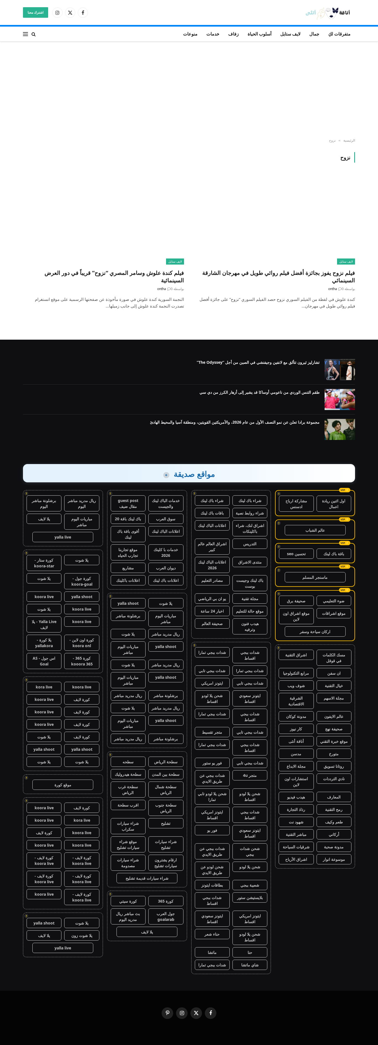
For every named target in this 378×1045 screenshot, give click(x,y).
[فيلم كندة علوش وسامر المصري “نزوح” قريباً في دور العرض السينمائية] (103, 219)
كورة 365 (166, 901)
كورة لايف (82, 699)
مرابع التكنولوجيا (296, 673)
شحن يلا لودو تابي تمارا (212, 796)
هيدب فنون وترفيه (250, 626)
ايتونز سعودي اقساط (250, 698)
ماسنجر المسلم (315, 577)
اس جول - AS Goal (44, 661)
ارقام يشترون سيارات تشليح (165, 862)
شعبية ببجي (249, 885)
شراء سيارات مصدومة (128, 862)
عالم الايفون (333, 716)
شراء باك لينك (250, 500)
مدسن (296, 753)
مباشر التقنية (296, 834)
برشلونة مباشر (128, 615)
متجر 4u (250, 775)
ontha (332, 288)
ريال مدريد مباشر (166, 634)
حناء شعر (212, 934)
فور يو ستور (212, 762)
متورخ (334, 753)
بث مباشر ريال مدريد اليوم (128, 916)
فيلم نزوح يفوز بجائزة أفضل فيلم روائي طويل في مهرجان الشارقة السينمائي (278, 276)
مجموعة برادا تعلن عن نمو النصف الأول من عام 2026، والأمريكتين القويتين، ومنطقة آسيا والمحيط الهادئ (235, 422)
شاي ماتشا (250, 964)
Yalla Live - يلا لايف (44, 624)
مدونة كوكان (296, 716)
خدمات (212, 34)
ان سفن (334, 673)
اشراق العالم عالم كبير (212, 546)
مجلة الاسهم (334, 698)
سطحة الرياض (166, 761)
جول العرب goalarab (166, 916)
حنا (250, 952)
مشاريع (128, 567)
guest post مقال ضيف (128, 503)
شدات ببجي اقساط (250, 655)
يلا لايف (147, 931)
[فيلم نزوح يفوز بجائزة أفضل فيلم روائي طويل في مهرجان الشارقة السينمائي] (274, 219)
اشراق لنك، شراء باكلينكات (250, 528)
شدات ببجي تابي (212, 670)
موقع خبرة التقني (334, 741)
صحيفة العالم (212, 623)
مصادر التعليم (212, 580)
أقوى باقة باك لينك (128, 534)
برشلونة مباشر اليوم (44, 503)
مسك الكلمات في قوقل (334, 657)
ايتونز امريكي (212, 683)
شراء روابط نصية (250, 513)
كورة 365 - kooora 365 (82, 661)
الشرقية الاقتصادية (296, 700)
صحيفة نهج (334, 728)
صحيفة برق (296, 600)
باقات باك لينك (212, 513)
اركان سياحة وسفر (315, 631)
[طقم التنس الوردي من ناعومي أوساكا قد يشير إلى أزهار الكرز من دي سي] (340, 399)
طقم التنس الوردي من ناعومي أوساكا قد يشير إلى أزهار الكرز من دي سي (260, 392)
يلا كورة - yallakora (44, 642)
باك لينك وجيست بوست (249, 583)
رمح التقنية (334, 809)
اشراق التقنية (296, 654)
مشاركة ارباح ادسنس (296, 503)
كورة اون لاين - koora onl (81, 642)
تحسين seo (296, 553)
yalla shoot (128, 603)
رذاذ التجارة (296, 809)
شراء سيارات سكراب (128, 826)
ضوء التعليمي (334, 600)
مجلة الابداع (296, 766)
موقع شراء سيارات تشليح (128, 844)
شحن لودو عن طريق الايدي (212, 869)
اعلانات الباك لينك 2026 (212, 564)
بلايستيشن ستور (250, 897)
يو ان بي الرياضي (212, 598)
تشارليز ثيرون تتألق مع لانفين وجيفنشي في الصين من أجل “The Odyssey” (258, 362)
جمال (314, 34)
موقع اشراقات (334, 613)
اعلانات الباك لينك (212, 525)
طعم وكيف (334, 821)
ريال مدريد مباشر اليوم (82, 503)
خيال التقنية (334, 685)
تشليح (165, 823)
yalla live (63, 537)
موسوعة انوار (334, 859)
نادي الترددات (334, 778)
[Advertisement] (189, 90)
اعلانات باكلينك (128, 580)
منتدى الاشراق (250, 562)
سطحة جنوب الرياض (166, 807)
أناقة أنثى (296, 741)
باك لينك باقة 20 (128, 518)
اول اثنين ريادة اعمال (333, 503)
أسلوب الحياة (259, 34)
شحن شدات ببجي (250, 851)
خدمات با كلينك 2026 (166, 552)
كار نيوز (296, 728)
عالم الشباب (315, 530)
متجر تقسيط (212, 732)
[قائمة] (25, 34)
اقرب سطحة (128, 805)
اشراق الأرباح (296, 859)
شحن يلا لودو (249, 866)
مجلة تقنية (250, 598)
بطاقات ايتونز (212, 885)
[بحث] (33, 34)
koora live (44, 596)
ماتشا (212, 952)
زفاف (233, 34)
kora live (44, 687)
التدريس (250, 543)
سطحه (128, 761)
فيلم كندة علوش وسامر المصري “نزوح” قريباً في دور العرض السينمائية (114, 276)
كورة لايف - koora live (81, 860)
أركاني (334, 834)
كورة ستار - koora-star (44, 562)
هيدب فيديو (296, 797)
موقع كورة (63, 784)
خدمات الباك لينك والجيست (166, 503)
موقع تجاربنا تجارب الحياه (128, 552)
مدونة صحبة (334, 846)
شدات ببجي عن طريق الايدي (212, 778)
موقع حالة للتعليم (250, 611)
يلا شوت (165, 603)
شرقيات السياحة (296, 846)
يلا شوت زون (81, 935)
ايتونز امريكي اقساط (212, 814)
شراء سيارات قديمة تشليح (147, 878)
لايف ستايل (290, 34)
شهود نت (296, 821)
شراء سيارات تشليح (166, 844)
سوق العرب (165, 518)
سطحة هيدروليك (128, 774)
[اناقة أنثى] (329, 12)
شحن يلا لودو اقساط (212, 698)
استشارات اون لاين (296, 781)
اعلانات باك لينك (166, 580)
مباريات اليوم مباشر (165, 618)
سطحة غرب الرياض (128, 789)
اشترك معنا (35, 12)
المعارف (334, 797)
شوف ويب (296, 685)
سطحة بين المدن (166, 774)
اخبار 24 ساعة (212, 611)
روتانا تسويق (334, 766)
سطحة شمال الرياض (166, 789)
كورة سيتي (128, 901)
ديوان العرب (166, 567)
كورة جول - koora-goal (81, 581)
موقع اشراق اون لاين (296, 616)
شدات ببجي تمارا (212, 652)
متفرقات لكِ (339, 34)
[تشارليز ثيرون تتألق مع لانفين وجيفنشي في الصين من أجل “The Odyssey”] (340, 369)
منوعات (190, 34)
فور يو (212, 830)
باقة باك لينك (333, 553)
